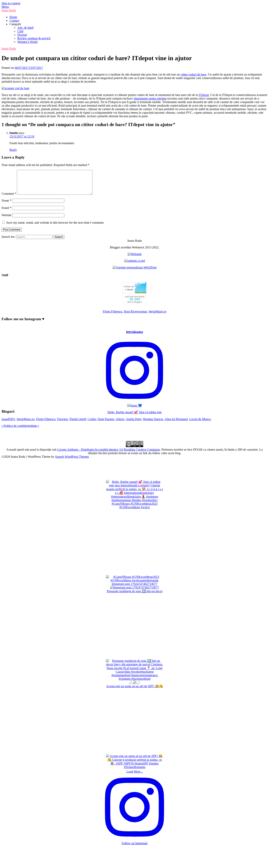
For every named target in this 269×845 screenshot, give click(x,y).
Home (13, 17)
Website (6, 215)
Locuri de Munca (200, 419)
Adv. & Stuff (25, 27)
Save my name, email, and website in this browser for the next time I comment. (55, 222)
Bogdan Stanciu (153, 419)
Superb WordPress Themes (72, 456)
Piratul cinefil (78, 419)
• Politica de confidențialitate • (20, 425)
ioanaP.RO (8, 419)
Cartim (92, 419)
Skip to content (11, 3)
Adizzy (120, 419)
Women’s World (27, 41)
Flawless (62, 419)
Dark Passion (106, 419)
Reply (13, 149)
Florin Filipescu (112, 311)
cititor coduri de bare (193, 74)
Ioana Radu (9, 10)
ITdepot (204, 95)
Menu (5, 6)
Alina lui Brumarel (176, 419)
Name (6, 200)
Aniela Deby (134, 419)
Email (6, 207)
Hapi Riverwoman (135, 311)
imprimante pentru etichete (150, 98)
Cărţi (20, 31)
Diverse (22, 34)
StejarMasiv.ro (157, 311)
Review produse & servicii (33, 38)
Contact (14, 20)
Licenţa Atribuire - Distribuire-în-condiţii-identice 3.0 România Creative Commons (108, 449)
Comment (9, 193)
